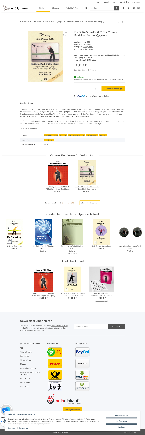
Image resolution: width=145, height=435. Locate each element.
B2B (114, 2)
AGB (21, 348)
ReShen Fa (63, 135)
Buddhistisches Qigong (51, 135)
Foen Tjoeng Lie (49, 140)
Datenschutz (23, 428)
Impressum (12, 428)
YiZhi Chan (103, 135)
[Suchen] (116, 8)
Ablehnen (121, 427)
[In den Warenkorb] (22, 29)
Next (139, 238)
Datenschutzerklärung (59, 326)
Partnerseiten (25, 382)
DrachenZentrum (134, 2)
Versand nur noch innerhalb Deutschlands (30, 373)
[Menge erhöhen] (95, 88)
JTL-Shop (133, 432)
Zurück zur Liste (27, 22)
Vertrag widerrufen (72, 410)
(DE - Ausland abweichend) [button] (98, 80)
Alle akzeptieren (121, 415)
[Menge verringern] (76, 88)
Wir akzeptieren (26, 360)
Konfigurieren (121, 421)
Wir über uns (25, 378)
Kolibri (122, 2)
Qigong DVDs (88, 47)
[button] (123, 8)
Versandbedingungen (28, 368)
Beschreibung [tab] (26, 103)
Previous (5, 238)
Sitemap (23, 364)
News (98, 2)
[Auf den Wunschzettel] (65, 34)
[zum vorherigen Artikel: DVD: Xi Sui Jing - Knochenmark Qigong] (118, 21)
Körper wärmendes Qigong (76, 135)
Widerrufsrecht (25, 352)
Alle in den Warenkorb (90, 203)
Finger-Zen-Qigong (92, 135)
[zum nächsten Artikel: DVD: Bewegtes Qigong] (122, 21)
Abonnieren (116, 326)
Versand (93, 70)
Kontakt (107, 2)
